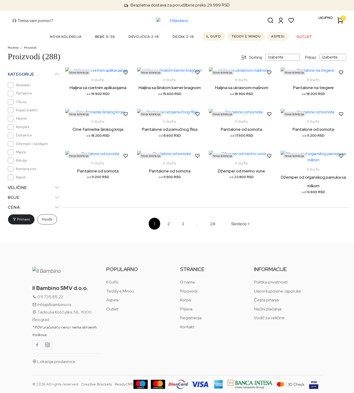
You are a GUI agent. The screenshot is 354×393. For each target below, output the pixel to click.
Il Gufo (97, 80)
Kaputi (21, 177)
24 (212, 224)
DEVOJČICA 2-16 (144, 36)
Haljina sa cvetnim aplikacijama (98, 87)
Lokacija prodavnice (56, 361)
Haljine (21, 118)
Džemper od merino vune (241, 171)
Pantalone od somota (241, 129)
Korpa (185, 300)
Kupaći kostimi (27, 110)
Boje (13, 197)
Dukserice (24, 135)
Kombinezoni (26, 169)
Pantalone (24, 93)
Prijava (186, 309)
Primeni (23, 219)
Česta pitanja (266, 300)
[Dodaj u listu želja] (125, 72)
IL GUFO (213, 36)
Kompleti (23, 127)
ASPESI (278, 36)
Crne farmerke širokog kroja (98, 129)
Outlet (112, 309)
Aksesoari (23, 85)
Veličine (17, 187)
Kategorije (21, 74)
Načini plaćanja (267, 309)
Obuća (21, 102)
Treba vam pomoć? (35, 20)
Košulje (21, 160)
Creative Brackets (96, 384)
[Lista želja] (291, 20)
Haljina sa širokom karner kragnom (170, 87)
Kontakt (187, 327)
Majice (21, 152)
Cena (14, 207)
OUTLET (304, 36)
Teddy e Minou (120, 291)
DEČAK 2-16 (183, 36)
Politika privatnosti (271, 282)
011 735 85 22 (50, 297)
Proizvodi (30, 47)
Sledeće (239, 224)
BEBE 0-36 (105, 36)
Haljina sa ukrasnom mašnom (241, 87)
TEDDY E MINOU (246, 36)
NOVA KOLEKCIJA (65, 36)
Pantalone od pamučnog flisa (169, 129)
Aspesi (112, 300)
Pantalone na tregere (313, 87)
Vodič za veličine (269, 318)
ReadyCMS (124, 384)
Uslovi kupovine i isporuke (277, 291)
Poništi (47, 219)
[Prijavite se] (281, 20)
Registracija (191, 318)
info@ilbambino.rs (54, 304)
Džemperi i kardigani (32, 144)
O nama (187, 282)
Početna (13, 47)
